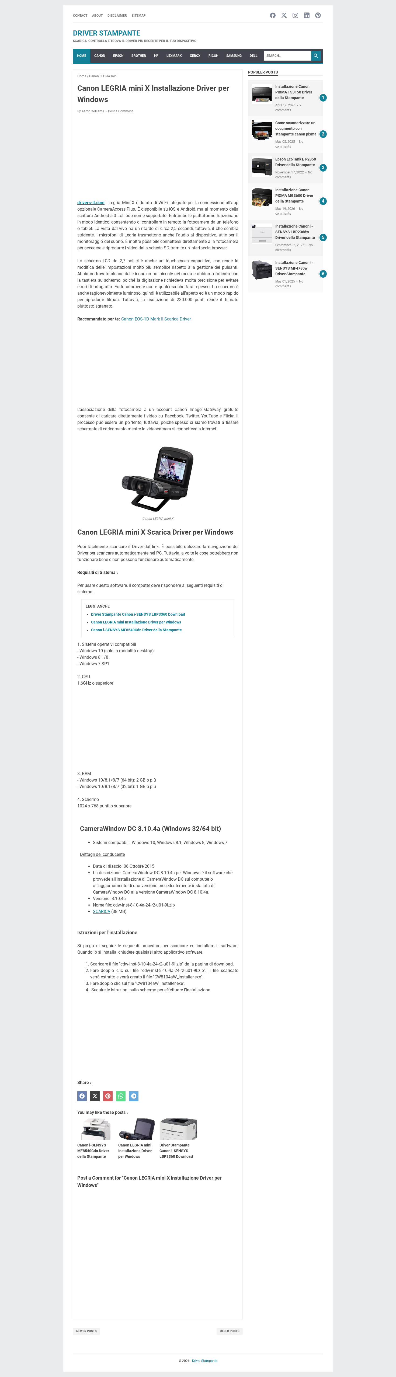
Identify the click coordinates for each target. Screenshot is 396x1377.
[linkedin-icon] (307, 15)
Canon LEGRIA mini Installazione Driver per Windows (136, 622)
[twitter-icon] (284, 15)
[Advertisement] (157, 157)
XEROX (195, 56)
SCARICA (101, 911)
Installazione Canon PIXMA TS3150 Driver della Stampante (293, 92)
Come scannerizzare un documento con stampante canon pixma (296, 128)
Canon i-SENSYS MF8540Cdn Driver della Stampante (136, 630)
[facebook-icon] (273, 15)
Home (81, 56)
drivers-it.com (91, 202)
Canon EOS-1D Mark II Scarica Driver (156, 319)
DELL (254, 56)
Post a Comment (120, 111)
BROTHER (138, 56)
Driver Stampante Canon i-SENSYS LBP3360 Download (138, 614)
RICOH (213, 56)
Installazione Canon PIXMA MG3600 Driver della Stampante (294, 195)
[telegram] (133, 1096)
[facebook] (82, 1096)
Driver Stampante (106, 33)
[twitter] (95, 1096)
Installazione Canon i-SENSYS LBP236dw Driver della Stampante (295, 232)
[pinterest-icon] (318, 15)
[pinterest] (108, 1096)
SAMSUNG (234, 56)
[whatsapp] (121, 1096)
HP (156, 56)
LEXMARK (174, 56)
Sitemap (139, 16)
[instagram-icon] (295, 15)
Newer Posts (86, 1331)
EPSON (118, 56)
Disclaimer (117, 16)
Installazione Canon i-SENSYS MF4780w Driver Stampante (294, 268)
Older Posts (229, 1331)
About (97, 16)
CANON (99, 56)
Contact (80, 16)
